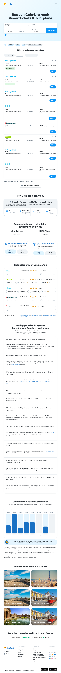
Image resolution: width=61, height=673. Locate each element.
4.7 (15, 291)
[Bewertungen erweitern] (54, 272)
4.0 (27, 282)
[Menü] (56, 4)
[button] (28, 25)
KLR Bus (54, 315)
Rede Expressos (24, 270)
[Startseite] (5, 45)
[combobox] (15, 25)
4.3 (27, 291)
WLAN (44, 282)
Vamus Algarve (23, 316)
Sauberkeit (34, 282)
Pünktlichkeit (22, 282)
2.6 (48, 300)
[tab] (9, 55)
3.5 (48, 291)
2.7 (47, 282)
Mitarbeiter (10, 282)
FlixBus (22, 279)
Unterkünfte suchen (12, 34)
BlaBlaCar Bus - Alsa (47, 315)
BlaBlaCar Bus (24, 296)
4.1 (15, 282)
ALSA (21, 288)
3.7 (27, 300)
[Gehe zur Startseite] (9, 4)
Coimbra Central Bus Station (17, 243)
